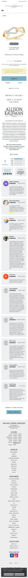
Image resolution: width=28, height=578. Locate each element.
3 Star (12, 161)
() (24, 158)
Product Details (14, 96)
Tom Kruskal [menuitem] (14, 537)
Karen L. (11, 218)
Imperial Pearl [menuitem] (14, 497)
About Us (14, 543)
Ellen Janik (12, 341)
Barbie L (11, 236)
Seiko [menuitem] (14, 531)
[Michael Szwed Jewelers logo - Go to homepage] (14, 6)
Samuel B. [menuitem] (14, 529)
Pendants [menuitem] (14, 466)
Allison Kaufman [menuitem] (14, 478)
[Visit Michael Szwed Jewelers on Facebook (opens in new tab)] (12, 555)
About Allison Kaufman (14, 101)
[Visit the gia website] (11, 563)
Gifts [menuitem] (14, 472)
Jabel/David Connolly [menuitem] (14, 501)
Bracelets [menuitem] (14, 464)
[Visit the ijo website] (16, 563)
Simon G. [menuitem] (14, 535)
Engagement (12, 148)
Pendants (11, 146)
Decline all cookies (8, 574)
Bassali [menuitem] (14, 480)
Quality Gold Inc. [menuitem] (14, 525)
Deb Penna (12, 384)
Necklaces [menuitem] (14, 460)
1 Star (12, 164)
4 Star (12, 160)
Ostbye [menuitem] (14, 523)
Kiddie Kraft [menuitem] (14, 505)
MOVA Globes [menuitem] (14, 519)
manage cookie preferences (15, 570)
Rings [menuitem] (14, 454)
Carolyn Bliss (13, 365)
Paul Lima (12, 274)
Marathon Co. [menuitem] (14, 511)
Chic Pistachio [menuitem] (14, 484)
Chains (18, 148)
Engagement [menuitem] (14, 452)
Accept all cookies (19, 574)
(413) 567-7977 (14, 49)
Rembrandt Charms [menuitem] (14, 527)
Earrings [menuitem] (14, 456)
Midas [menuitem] (14, 517)
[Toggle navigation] (2, 10)
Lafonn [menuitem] (14, 507)
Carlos (11, 318)
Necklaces (17, 146)
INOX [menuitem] (14, 499)
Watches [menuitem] (14, 468)
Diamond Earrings (14, 149)
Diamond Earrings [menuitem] (14, 458)
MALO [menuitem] (14, 509)
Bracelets (5, 146)
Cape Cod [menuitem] (14, 482)
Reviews (14, 155)
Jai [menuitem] (14, 503)
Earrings (22, 146)
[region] (14, 33)
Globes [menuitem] (14, 470)
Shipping (8, 82)
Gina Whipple (13, 288)
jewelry (4, 15)
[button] (4, 1)
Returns (20, 82)
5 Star (12, 158)
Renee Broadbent (14, 200)
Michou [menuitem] (14, 515)
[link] (22, 1)
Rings (7, 148)
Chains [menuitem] (14, 462)
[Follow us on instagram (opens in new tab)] (16, 555)
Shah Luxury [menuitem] (14, 533)
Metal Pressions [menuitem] (14, 513)
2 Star (12, 163)
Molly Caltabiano (14, 181)
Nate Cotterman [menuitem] (14, 521)
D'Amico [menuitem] (14, 486)
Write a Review (14, 412)
